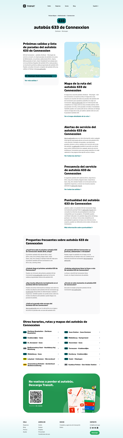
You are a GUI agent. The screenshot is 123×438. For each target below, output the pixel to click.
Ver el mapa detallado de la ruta (76, 116)
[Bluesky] (93, 427)
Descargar (95, 433)
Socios (66, 6)
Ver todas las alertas (72, 156)
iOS (36, 405)
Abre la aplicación (77, 102)
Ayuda (25, 432)
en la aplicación (41, 69)
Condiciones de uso (44, 434)
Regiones (57, 6)
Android (40, 405)
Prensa (25, 429)
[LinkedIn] (97, 428)
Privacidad (41, 432)
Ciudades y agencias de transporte (70, 425)
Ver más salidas (31, 80)
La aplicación (76, 146)
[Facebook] (95, 428)
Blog (74, 6)
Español (95, 6)
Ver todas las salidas (72, 189)
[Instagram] (90, 428)
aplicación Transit (76, 186)
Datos (61, 427)
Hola (24, 422)
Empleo (40, 429)
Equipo (40, 427)
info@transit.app (95, 425)
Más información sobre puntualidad (78, 227)
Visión (49, 6)
